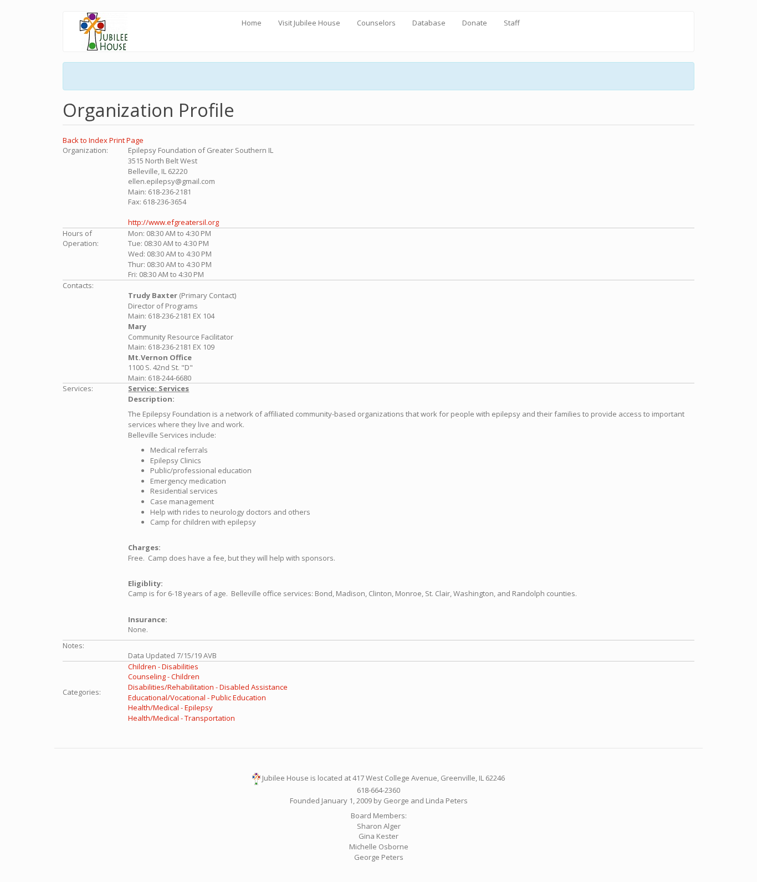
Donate (474, 23)
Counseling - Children (164, 676)
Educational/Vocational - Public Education (197, 697)
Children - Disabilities (163, 666)
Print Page (126, 140)
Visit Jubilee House (309, 23)
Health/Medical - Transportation (181, 718)
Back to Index (86, 140)
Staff (512, 23)
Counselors (376, 23)
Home (252, 23)
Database (429, 23)
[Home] (108, 31)
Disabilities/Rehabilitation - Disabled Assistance (208, 687)
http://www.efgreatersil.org (173, 222)
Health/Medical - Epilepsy (170, 707)
